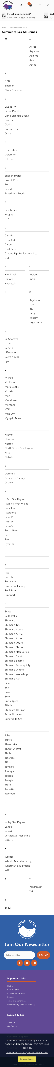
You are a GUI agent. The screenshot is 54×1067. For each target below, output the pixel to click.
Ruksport (10, 595)
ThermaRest (12, 744)
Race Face (10, 577)
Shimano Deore (14, 642)
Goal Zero (10, 249)
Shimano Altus (13, 638)
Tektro (8, 739)
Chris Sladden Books (17, 115)
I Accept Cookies (27, 1059)
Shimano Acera (14, 629)
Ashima (33, 55)
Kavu (32, 304)
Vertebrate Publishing (17, 835)
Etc (6, 184)
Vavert (8, 831)
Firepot (9, 214)
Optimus (10, 473)
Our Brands (12, 1026)
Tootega (9, 771)
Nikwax (9, 434)
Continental (12, 129)
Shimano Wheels (14, 669)
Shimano (10, 620)
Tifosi (8, 762)
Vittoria (9, 840)
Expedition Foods (15, 193)
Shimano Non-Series (17, 651)
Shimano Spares (14, 660)
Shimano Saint (13, 656)
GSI (7, 257)
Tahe (7, 735)
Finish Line (11, 210)
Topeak (9, 775)
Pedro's (9, 526)
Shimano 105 (12, 624)
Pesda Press (12, 530)
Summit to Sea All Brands (19, 27)
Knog (32, 313)
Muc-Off (10, 413)
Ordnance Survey (15, 478)
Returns (10, 997)
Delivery (10, 986)
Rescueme (10, 581)
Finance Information (16, 993)
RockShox (10, 590)
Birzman (9, 85)
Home (4, 27)
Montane (10, 404)
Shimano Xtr (12, 678)
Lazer (8, 343)
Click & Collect (13, 989)
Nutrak (9, 457)
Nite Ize (9, 439)
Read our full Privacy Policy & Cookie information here (27, 1053)
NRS (7, 452)
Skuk (7, 687)
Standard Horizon (15, 710)
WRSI (8, 870)
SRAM (8, 705)
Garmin (9, 235)
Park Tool (10, 508)
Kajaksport (35, 300)
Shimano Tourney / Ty (17, 665)
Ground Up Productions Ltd (21, 253)
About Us (11, 1022)
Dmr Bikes (11, 150)
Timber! (9, 766)
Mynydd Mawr (13, 418)
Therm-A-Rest (13, 748)
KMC (32, 309)
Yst (31, 891)
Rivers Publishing (15, 586)
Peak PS (9, 517)
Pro (7, 539)
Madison (10, 382)
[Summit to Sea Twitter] (27, 963)
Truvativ (9, 789)
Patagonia (10, 512)
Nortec (9, 443)
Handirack (11, 274)
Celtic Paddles (13, 111)
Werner (9, 856)
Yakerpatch (35, 886)
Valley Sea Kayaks (15, 822)
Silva (7, 683)
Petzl (8, 535)
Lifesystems (12, 352)
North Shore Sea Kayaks (19, 448)
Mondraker (11, 400)
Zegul (8, 907)
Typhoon (10, 793)
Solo (7, 696)
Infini (32, 279)
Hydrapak (10, 283)
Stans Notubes (13, 714)
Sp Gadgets (11, 701)
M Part (9, 377)
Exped (8, 189)
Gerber (9, 244)
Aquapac (34, 51)
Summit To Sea (13, 718)
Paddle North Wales (16, 503)
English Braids (13, 175)
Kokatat (33, 317)
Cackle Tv (10, 106)
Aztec (32, 64)
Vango (8, 826)
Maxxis (9, 391)
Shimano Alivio (14, 633)
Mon (7, 395)
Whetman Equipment (17, 865)
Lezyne (9, 347)
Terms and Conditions (16, 1001)
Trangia (9, 780)
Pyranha (9, 544)
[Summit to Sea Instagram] (34, 963)
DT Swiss (10, 159)
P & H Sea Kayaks (15, 499)
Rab (7, 572)
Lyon (7, 361)
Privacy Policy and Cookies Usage (21, 1004)
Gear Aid (10, 240)
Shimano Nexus (14, 647)
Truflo (8, 784)
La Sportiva (11, 339)
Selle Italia (11, 615)
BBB (7, 81)
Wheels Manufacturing (18, 861)
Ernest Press (12, 180)
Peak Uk (9, 521)
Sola (7, 692)
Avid (32, 60)
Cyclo (8, 133)
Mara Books (12, 386)
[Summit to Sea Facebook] (20, 963)
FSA (7, 219)
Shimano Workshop (16, 674)
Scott (8, 611)
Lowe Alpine (12, 356)
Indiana (33, 274)
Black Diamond (13, 90)
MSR (8, 409)
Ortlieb (9, 482)
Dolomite (10, 154)
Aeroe (32, 46)
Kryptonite (35, 322)
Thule (8, 753)
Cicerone (10, 120)
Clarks (8, 124)
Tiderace (10, 757)
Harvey (9, 279)
